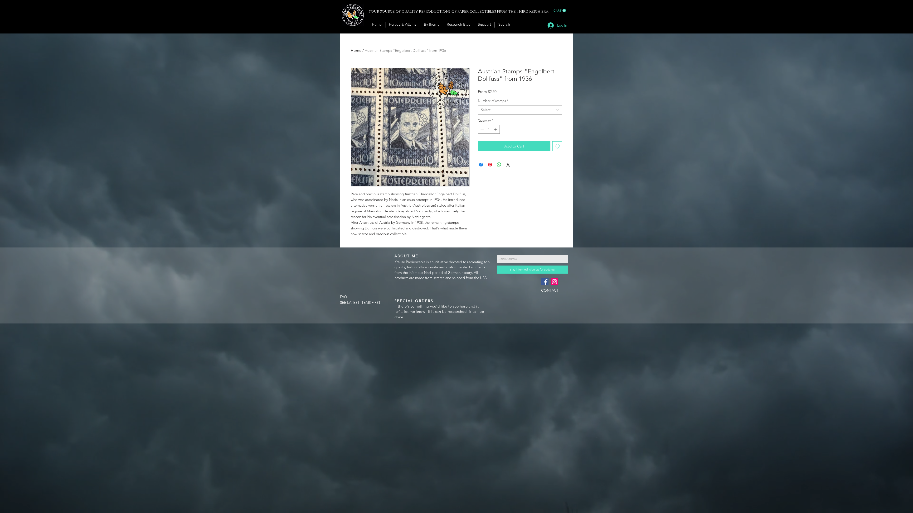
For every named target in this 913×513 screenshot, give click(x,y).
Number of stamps (493, 101)
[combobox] (520, 109)
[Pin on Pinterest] (490, 164)
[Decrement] (482, 129)
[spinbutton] (489, 129)
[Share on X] (508, 164)
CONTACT (550, 290)
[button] (560, 10)
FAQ (343, 296)
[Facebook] (545, 281)
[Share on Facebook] (481, 164)
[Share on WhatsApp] (499, 164)
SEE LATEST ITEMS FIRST (360, 302)
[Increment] (496, 129)
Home (356, 50)
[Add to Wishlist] (557, 146)
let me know (414, 311)
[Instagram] (554, 281)
